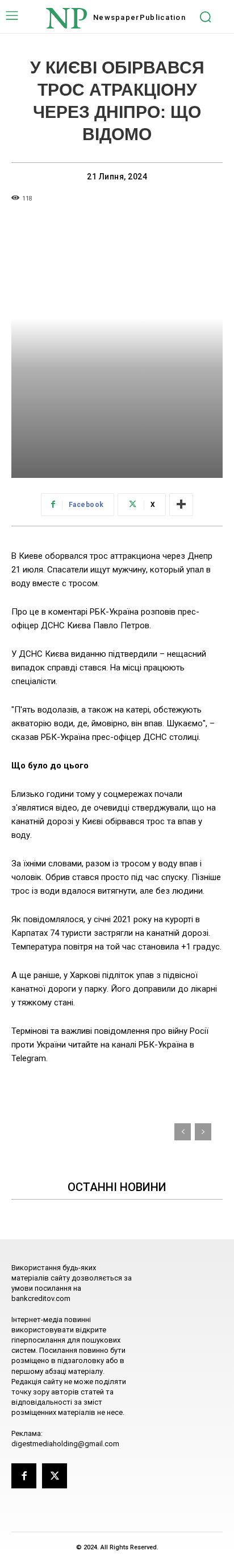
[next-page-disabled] (203, 1131)
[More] (181, 504)
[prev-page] (182, 1131)
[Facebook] (23, 1475)
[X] (54, 1475)
